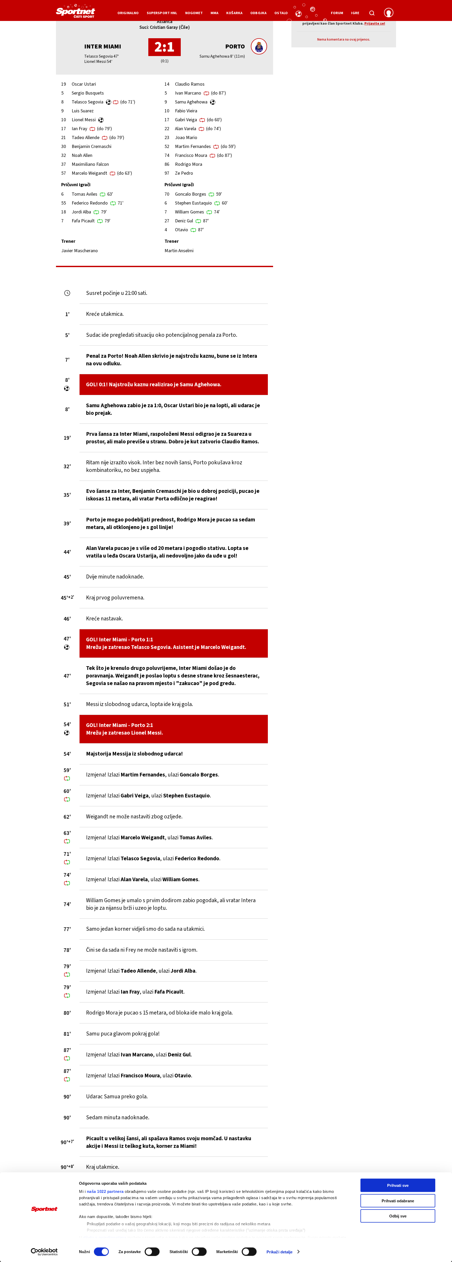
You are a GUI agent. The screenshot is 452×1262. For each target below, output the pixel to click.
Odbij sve (397, 1216)
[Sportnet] (75, 13)
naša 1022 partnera (105, 1191)
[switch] (152, 1251)
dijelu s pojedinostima (104, 1237)
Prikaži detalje (280, 1251)
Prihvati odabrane (398, 1200)
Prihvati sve (398, 1185)
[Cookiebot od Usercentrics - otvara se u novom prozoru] (44, 1252)
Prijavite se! (374, 23)
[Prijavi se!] (388, 13)
